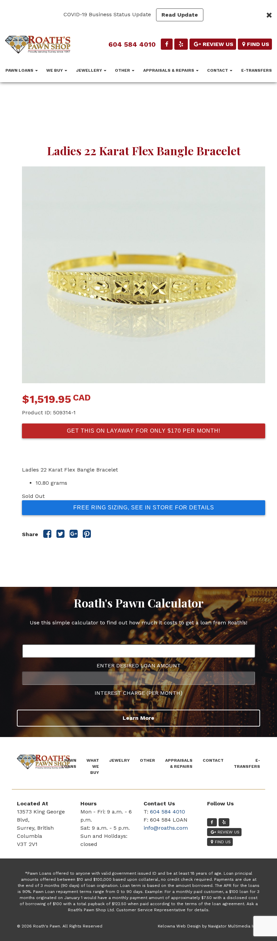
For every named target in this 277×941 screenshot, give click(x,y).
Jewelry (119, 760)
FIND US (258, 44)
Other (123, 70)
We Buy (55, 70)
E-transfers (256, 70)
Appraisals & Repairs (169, 70)
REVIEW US (218, 44)
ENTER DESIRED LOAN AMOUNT (139, 665)
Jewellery (89, 70)
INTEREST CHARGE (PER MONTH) (138, 693)
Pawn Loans (19, 70)
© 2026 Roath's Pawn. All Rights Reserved (59, 926)
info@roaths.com (166, 828)
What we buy (92, 766)
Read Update (179, 15)
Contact (218, 70)
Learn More (138, 718)
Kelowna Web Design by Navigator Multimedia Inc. (208, 926)
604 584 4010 (132, 44)
